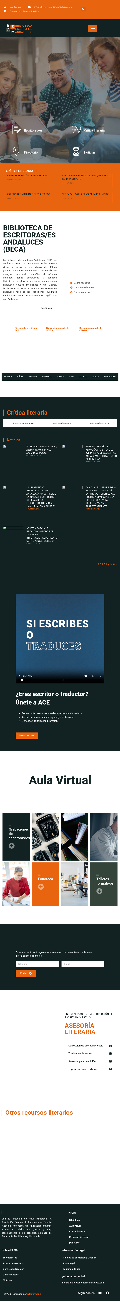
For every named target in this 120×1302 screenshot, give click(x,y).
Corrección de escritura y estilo (85, 1045)
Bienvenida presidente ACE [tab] (26, 329)
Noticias (89, 152)
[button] (83, 9)
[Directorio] (16, 151)
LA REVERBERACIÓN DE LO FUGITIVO (27, 175)
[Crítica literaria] (76, 129)
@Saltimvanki (34, 1294)
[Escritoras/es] (16, 129)
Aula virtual (75, 1225)
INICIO (72, 1212)
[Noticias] (76, 151)
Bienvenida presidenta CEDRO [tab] (90, 329)
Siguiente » (111, 564)
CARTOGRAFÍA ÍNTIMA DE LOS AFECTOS (28, 194)
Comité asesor (10, 1274)
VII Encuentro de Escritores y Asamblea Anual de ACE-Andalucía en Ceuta (41, 449)
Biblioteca (74, 1220)
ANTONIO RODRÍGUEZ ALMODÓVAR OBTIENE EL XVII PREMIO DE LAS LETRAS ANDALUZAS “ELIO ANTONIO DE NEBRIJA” (101, 453)
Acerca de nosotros (13, 1263)
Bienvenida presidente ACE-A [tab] (57, 329)
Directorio (31, 152)
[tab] (8, 377)
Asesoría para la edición (82, 1061)
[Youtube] (100, 1292)
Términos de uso (71, 1269)
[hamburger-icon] (92, 28)
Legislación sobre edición (82, 1069)
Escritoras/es (33, 130)
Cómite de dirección (13, 1269)
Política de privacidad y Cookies (80, 1257)
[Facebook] (107, 1292)
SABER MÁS (46, 308)
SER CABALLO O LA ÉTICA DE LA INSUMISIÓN (86, 194)
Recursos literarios (79, 1237)
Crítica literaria (94, 130)
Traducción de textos (80, 1053)
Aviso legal (69, 1263)
